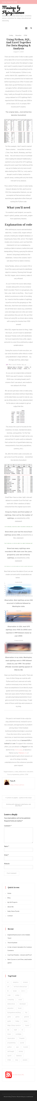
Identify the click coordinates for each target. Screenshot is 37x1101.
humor (27, 1025)
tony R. (12, 781)
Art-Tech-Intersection (20, 987)
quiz (17, 1047)
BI (8, 991)
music (9, 1034)
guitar (9, 1021)
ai (7, 982)
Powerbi (21, 1038)
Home (9, 893)
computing (10, 1000)
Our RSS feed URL (18, 1075)
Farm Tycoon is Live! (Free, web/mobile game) (20, 961)
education (30, 772)
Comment (8, 826)
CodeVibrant (29, 1097)
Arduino (25, 982)
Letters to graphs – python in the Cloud (19, 798)
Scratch (25, 1047)
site (22, 753)
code (8, 995)
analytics (11, 772)
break (15, 991)
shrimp (21, 1051)
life (8, 1030)
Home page (18, 750)
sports (9, 1056)
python (22, 774)
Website (7, 864)
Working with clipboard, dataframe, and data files (18, 805)
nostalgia (18, 1034)
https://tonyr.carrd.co (17, 785)
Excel (9, 774)
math (15, 1030)
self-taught (10, 1051)
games (17, 1017)
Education (18, 35)
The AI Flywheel (12, 943)
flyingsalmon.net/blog (14, 1013)
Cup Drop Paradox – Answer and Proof (20, 955)
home (25, 1021)
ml (22, 1030)
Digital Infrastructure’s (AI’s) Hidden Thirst (19, 936)
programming (15, 774)
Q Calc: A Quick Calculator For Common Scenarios (20, 948)
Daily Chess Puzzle (13, 911)
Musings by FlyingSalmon (13, 10)
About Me (11, 907)
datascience (22, 772)
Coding (11, 35)
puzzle (22, 1043)
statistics (19, 1056)
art (8, 987)
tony (16, 1060)
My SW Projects (12, 902)
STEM (25, 35)
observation (11, 1038)
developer (23, 1004)
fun (26, 1013)
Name (6, 846)
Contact (10, 916)
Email (6, 855)
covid (20, 1000)
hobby (17, 1021)
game (9, 1017)
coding (16, 772)
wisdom (25, 1060)
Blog (9, 898)
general (26, 1017)
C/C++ (23, 991)
